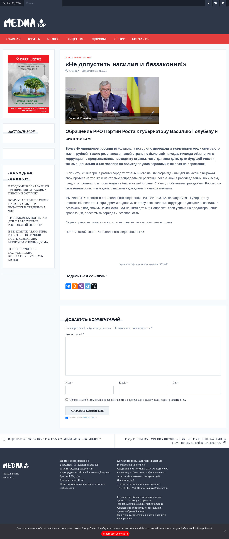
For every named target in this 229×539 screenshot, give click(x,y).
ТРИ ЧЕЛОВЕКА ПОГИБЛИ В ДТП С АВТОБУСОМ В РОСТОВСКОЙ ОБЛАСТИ (27, 221)
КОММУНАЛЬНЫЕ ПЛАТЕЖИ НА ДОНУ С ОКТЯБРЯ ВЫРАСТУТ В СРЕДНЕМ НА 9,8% (28, 205)
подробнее (89, 528)
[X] (94, 286)
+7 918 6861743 (126, 487)
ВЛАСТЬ (34, 39)
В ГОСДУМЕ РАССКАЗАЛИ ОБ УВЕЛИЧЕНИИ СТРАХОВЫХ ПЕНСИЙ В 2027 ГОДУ (28, 190)
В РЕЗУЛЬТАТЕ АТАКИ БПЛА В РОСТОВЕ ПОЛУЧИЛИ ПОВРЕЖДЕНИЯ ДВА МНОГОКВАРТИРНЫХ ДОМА (28, 237)
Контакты (141, 39)
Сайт (176, 382)
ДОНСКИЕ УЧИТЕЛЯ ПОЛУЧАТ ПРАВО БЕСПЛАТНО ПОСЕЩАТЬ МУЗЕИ (25, 254)
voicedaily (74, 70)
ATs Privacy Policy (89, 417)
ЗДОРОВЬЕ (99, 39)
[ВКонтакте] (68, 286)
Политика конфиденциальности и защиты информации (141, 516)
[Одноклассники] (75, 286)
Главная (13, 39)
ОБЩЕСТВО (75, 39)
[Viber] (81, 286)
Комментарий (74, 334)
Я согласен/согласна (115, 533)
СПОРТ (119, 39)
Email (123, 382)
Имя (69, 382)
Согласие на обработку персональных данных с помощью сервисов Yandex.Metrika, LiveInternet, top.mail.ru (140, 500)
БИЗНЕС (53, 39)
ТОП (89, 58)
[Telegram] (88, 286)
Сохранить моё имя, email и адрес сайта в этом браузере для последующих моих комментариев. (127, 399)
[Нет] (224, 531)
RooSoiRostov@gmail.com (152, 487)
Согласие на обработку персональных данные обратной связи (139, 509)
